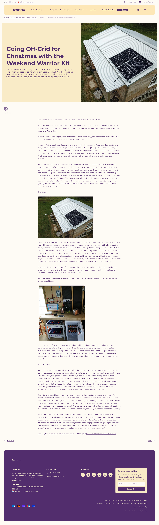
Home (6, 17)
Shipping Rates (102, 503)
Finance (111, 503)
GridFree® (129, 511)
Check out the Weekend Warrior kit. (101, 434)
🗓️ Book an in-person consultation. (25, 491)
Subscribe (131, 489)
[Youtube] (94, 475)
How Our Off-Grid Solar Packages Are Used (23, 17)
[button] (138, 10)
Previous (10, 440)
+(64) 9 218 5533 (131, 2)
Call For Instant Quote (26, 2)
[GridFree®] (19, 10)
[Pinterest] (99, 475)
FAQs (145, 500)
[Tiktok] (110, 475)
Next (150, 440)
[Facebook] (83, 475)
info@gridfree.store (148, 2)
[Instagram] (88, 475)
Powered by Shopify (140, 511)
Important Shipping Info (124, 503)
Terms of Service (108, 500)
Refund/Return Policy (123, 500)
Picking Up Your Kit (140, 503)
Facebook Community (140, 507)
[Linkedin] (105, 475)
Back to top (17, 460)
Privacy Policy (136, 500)
